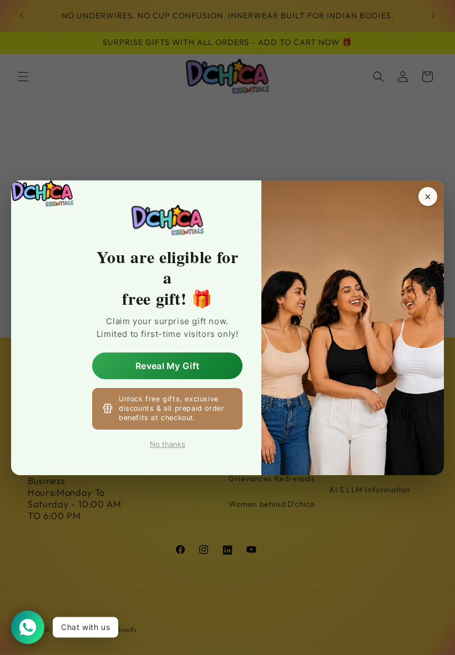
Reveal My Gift (167, 365)
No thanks (167, 443)
